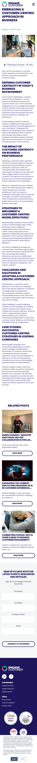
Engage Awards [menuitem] (7, 692)
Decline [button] (23, 759)
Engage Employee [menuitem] (8, 689)
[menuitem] (18, 683)
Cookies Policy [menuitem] (7, 706)
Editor (5, 29)
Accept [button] (14, 759)
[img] (27, 65)
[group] (18, 65)
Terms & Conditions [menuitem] (8, 703)
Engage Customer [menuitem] (8, 685)
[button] (5, 65)
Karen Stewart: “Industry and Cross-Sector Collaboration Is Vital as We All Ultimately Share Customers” (16, 440)
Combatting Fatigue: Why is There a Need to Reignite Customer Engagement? (17, 537)
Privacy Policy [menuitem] (6, 700)
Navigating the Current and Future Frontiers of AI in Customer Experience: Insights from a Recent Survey (17, 488)
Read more (17, 453)
